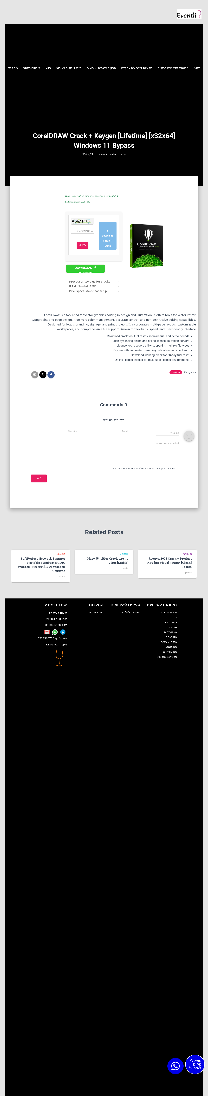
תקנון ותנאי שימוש (56, 644)
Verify (82, 245)
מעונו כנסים (170, 632)
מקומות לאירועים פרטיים (173, 68)
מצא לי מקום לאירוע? (195, 1064)
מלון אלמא (171, 647)
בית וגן (173, 617)
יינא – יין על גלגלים (130, 612)
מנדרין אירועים (169, 642)
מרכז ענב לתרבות (167, 657)
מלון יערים (171, 637)
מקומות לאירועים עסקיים (136, 68)
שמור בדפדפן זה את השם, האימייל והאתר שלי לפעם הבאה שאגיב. (142, 468)
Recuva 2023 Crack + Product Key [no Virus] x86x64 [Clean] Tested (169, 562)
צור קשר (13, 68)
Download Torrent (84, 269)
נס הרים (172, 627)
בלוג (48, 68)
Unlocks (176, 372)
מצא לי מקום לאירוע (68, 68)
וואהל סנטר (170, 622)
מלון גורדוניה (170, 652)
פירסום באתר (31, 68)
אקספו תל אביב (168, 612)
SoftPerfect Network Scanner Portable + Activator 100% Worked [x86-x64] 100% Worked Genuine (41, 565)
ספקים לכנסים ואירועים (101, 68)
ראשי (197, 68)
